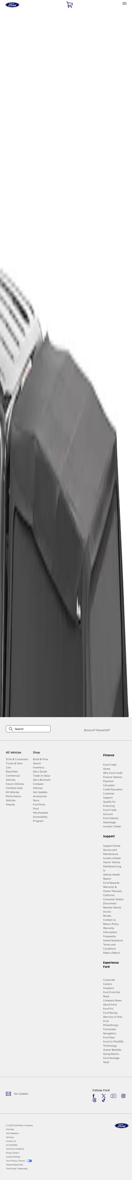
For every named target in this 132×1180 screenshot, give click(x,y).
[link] (10, 1129)
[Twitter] (104, 1096)
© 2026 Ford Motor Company (19, 1125)
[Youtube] (113, 1096)
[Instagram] (123, 1096)
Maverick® (103, 730)
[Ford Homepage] (122, 1125)
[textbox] (28, 729)
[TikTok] (104, 1100)
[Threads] (94, 1100)
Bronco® (89, 730)
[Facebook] (94, 1096)
